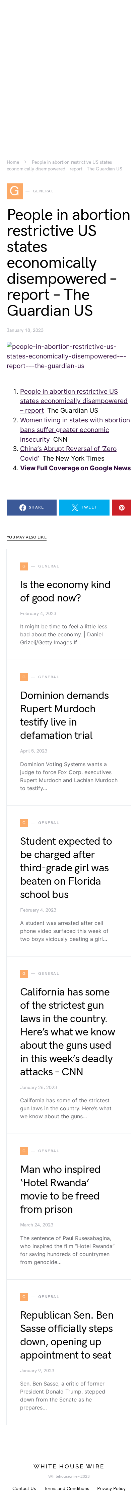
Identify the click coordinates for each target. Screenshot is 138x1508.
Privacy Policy (111, 1488)
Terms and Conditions (66, 1488)
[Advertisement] (69, 68)
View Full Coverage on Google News (75, 468)
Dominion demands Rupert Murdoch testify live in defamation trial (64, 715)
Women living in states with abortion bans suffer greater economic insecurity (75, 429)
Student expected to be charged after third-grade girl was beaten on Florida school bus (66, 868)
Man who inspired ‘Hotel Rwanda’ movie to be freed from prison (60, 1189)
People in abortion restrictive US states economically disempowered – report (74, 401)
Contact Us (24, 1488)
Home (13, 162)
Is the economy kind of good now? (65, 591)
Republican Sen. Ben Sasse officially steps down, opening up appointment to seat (67, 1335)
